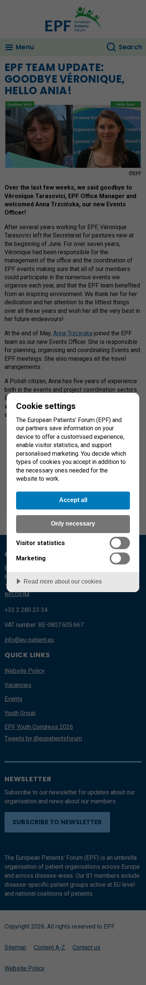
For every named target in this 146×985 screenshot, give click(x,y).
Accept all (73, 499)
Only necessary (73, 523)
